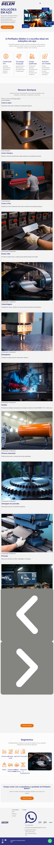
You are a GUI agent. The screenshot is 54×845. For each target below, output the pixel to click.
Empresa (14, 813)
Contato (14, 815)
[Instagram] (2, 840)
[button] (40, 3)
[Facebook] (5, 840)
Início (13, 811)
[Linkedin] (2, 842)
